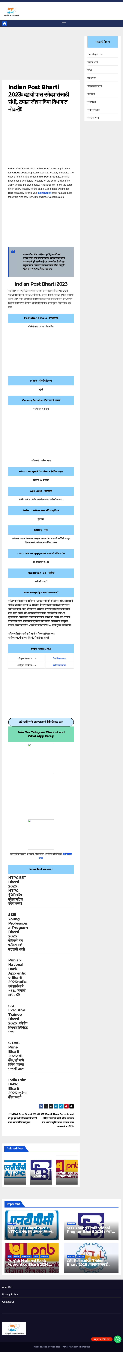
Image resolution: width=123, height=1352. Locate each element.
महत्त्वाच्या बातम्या (94, 86)
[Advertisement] (41, 58)
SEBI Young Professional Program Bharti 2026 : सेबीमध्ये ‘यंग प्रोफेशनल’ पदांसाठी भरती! (18, 931)
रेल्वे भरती (91, 102)
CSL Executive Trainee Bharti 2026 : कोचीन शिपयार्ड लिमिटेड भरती (18, 1019)
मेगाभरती (91, 94)
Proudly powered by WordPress (47, 1347)
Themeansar (84, 1347)
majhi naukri (44, 193)
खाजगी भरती (92, 62)
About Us (7, 1287)
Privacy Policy (10, 1294)
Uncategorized (95, 54)
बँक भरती (91, 78)
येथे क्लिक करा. (59, 658)
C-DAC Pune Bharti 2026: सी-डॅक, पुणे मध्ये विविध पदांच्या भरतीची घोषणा (16, 1056)
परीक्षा (90, 70)
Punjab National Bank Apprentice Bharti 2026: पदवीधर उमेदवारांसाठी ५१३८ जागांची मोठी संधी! (17, 977)
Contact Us (8, 1302)
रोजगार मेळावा (93, 110)
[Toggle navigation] (64, 23)
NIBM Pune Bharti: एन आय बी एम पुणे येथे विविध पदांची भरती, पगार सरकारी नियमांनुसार (24, 1118)
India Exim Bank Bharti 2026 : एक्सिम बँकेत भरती (17, 1088)
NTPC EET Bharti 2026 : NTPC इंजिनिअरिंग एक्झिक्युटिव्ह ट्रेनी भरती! (17, 890)
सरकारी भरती (93, 118)
